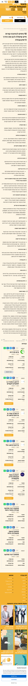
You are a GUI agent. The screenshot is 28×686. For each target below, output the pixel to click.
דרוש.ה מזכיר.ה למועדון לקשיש (13, 383)
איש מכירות (14, 352)
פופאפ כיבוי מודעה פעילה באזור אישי (11, 509)
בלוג (22, 28)
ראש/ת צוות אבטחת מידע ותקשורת (14, 477)
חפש (20, 20)
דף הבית (25, 28)
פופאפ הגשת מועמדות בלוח (13, 532)
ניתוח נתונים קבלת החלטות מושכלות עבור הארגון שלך (21, 652)
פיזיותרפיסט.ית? (12, 445)
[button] (2, 2)
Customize (14, 679)
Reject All (14, 683)
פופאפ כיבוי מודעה (11, 554)
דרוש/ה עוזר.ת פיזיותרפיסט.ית (13, 414)
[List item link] (7, 578)
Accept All (14, 676)
